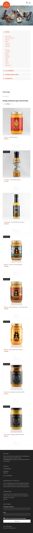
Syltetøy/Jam (8, 65)
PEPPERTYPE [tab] (8, 78)
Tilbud (6, 41)
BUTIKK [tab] (7, 32)
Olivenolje (7, 56)
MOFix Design (9, 526)
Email (4, 512)
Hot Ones (7, 46)
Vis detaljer (16, 147)
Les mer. (5, 499)
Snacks (7, 63)
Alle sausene (8, 36)
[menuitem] (26, 3)
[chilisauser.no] (15, 5)
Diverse (7, 53)
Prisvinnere (7, 44)
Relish (6, 58)
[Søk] (26, 3)
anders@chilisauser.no (8, 459)
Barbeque (7, 50)
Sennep (7, 62)
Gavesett (7, 43)
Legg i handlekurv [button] (17, 145)
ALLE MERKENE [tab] (9, 70)
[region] (16, 51)
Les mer (17, 187)
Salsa (6, 60)
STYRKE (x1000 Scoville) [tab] (11, 74)
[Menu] (30, 2)
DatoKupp (7, 39)
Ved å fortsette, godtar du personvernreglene (15, 518)
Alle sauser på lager (9, 38)
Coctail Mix (7, 51)
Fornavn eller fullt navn (8, 506)
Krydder (7, 55)
